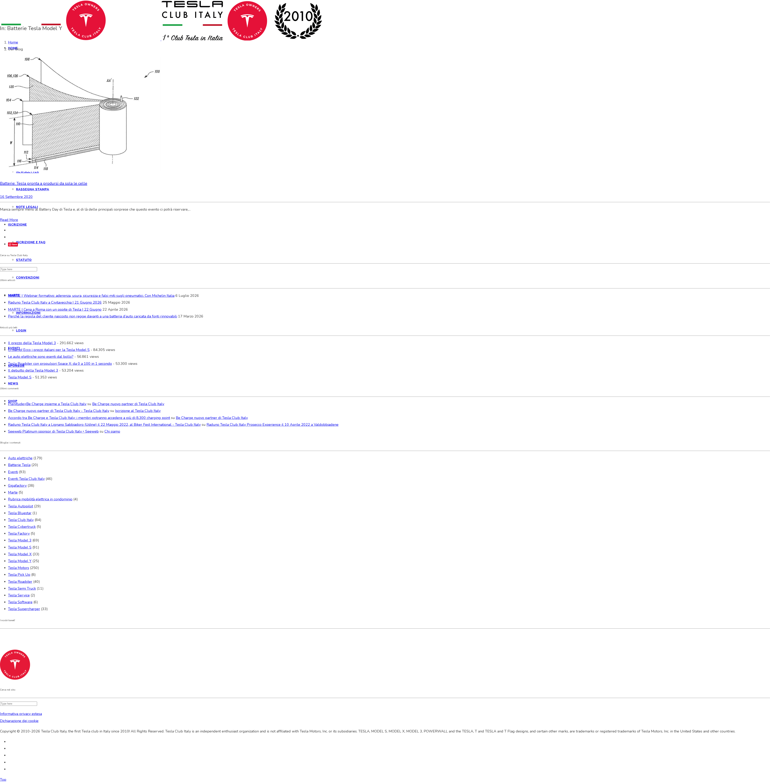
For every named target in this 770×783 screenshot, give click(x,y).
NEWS (13, 383)
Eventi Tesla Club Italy (26, 478)
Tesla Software (20, 602)
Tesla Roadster (20, 581)
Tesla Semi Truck (22, 588)
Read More (9, 219)
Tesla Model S (19, 377)
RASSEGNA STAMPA (32, 189)
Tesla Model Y (19, 561)
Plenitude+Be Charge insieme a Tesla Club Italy (47, 404)
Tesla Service (19, 595)
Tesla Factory (19, 533)
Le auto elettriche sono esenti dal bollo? (40, 356)
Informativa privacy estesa (21, 713)
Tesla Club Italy (21, 519)
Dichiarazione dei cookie (19, 720)
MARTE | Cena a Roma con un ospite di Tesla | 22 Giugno (54, 309)
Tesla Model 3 (19, 540)
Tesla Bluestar (19, 513)
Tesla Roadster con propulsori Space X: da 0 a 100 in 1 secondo (60, 363)
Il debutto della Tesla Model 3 (33, 370)
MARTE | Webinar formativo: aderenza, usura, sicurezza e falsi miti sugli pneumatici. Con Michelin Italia (91, 295)
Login (21, 331)
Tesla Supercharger (24, 609)
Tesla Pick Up (19, 574)
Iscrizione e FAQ (31, 242)
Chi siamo (112, 431)
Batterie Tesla (19, 464)
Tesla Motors (18, 567)
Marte (13, 492)
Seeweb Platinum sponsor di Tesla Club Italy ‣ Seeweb (53, 431)
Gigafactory (17, 485)
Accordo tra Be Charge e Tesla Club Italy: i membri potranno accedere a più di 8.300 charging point (89, 417)
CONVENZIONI (27, 278)
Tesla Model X (20, 554)
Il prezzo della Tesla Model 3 (32, 343)
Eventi (13, 472)
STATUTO (24, 260)
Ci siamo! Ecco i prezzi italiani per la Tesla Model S (49, 349)
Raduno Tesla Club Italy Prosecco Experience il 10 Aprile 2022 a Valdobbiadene (272, 424)
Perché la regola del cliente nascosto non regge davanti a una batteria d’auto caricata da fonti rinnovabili (92, 316)
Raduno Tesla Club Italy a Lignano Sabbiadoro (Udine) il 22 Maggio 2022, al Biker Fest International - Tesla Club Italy (104, 424)
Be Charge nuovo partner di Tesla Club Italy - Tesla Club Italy (58, 410)
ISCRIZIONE (17, 225)
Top (3, 779)
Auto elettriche (20, 458)
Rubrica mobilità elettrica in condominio (40, 499)
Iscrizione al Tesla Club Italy (138, 410)
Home (13, 42)
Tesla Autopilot (20, 506)
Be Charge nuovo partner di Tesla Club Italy (128, 404)
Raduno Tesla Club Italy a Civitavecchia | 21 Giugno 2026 (55, 302)
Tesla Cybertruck (22, 526)
